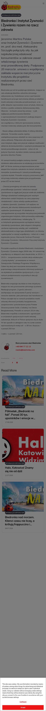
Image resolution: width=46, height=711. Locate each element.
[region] (23, 694)
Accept (23, 707)
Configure (23, 702)
